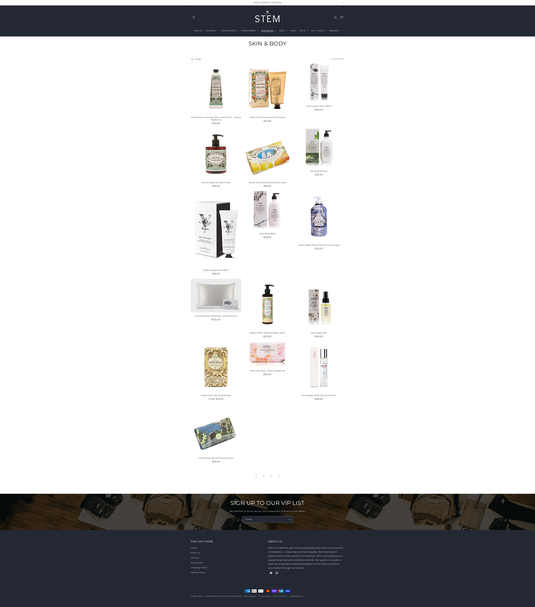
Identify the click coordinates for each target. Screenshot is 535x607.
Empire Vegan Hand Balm (216, 270)
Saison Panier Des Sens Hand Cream (267, 117)
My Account (197, 562)
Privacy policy (265, 596)
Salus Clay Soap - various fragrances (267, 371)
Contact (195, 558)
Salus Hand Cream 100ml (319, 106)
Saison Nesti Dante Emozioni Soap (216, 458)
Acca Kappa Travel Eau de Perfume (319, 395)
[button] (194, 17)
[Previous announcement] (192, 2)
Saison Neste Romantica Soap (216, 395)
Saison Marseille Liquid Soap (216, 182)
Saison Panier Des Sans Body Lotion (267, 333)
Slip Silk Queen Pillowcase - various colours (216, 316)
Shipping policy (296, 596)
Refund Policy (198, 572)
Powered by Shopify (233, 596)
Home (194, 548)
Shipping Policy (199, 567)
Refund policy (250, 596)
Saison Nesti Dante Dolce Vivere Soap (267, 182)
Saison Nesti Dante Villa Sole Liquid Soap (318, 245)
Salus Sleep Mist (319, 333)
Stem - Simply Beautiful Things (211, 596)
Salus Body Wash (267, 233)
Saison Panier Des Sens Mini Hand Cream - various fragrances (216, 118)
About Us (196, 553)
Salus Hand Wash (319, 171)
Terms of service (280, 596)
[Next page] (279, 476)
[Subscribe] (289, 519)
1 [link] (256, 475)
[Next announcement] (343, 2)
